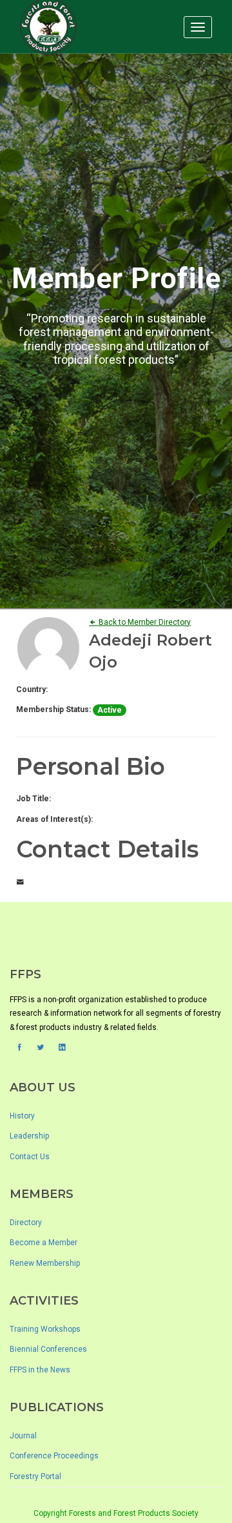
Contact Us (30, 1156)
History (22, 1115)
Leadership (29, 1135)
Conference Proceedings (54, 1455)
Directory (26, 1222)
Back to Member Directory (144, 622)
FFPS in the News (40, 1369)
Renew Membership (45, 1263)
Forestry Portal (35, 1476)
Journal (23, 1435)
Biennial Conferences (48, 1349)
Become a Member (43, 1242)
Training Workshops (45, 1329)
